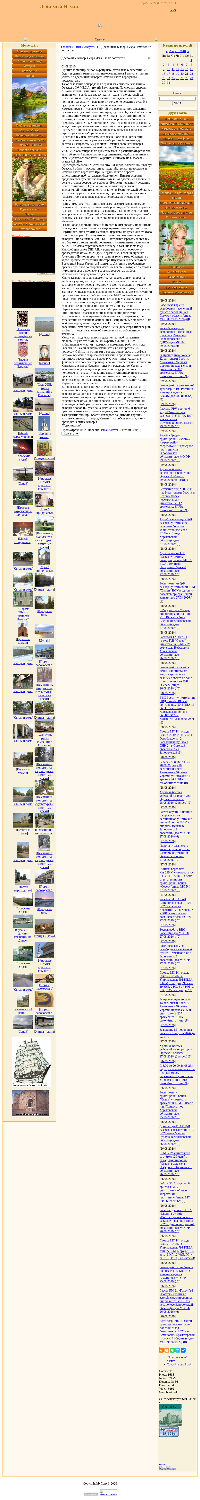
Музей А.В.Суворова (22, 435)
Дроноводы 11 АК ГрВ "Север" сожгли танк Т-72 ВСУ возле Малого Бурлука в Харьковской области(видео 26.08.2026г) (177, 1135)
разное (44, 363)
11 (173, 69)
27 (182, 78)
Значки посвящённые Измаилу (23, 363)
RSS (173, 10)
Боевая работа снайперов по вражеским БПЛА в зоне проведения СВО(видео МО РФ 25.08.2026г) (176, 1274)
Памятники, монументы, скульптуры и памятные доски (44, 540)
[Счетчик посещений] (169, 1436)
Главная (100, 39)
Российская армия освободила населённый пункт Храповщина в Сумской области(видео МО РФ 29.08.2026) (176, 312)
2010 (78, 46)
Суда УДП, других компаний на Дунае (22, 935)
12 (177, 69)
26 (177, 78)
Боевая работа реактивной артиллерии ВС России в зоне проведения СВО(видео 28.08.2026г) (177, 391)
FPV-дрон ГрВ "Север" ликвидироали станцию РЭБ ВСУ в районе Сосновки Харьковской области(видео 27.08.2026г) (175, 619)
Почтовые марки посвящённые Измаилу (23, 334)
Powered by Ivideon (46, 274)
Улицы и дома (22, 390)
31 (168, 82)
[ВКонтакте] (183, 1350)
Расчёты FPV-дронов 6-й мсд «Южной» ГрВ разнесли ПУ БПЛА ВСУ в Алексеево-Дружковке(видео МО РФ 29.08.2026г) (177, 417)
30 (163, 82)
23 (163, 78)
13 (182, 69)
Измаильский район (23, 1011)
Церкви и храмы (44, 435)
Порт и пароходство (44, 663)
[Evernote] (172, 1350)
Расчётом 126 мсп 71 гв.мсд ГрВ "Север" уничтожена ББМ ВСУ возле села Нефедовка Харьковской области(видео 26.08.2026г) (175, 647)
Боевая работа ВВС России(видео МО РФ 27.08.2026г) (174, 933)
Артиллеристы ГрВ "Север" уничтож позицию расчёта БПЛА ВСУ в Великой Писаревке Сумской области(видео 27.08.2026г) (176, 563)
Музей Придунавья (44, 511)
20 (182, 73)
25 (173, 78)
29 (191, 78)
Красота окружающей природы (23, 511)
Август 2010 (177, 51)
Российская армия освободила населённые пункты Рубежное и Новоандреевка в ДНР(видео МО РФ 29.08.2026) (176, 337)
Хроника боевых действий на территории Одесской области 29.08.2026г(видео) (176, 474)
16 (163, 73)
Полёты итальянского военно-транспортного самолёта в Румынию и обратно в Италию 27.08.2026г (175, 852)
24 (168, 78)
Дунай (44, 334)
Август (89, 46)
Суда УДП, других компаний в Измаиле (44, 390)
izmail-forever (109, 430)
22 (191, 73)
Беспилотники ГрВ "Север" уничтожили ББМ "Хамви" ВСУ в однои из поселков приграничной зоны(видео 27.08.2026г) (177, 590)
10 (168, 69)
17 (168, 73)
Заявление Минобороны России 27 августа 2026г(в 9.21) (177, 1033)
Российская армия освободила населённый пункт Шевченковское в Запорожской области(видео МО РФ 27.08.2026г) (176, 954)
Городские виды (23, 457)
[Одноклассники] (161, 1350)
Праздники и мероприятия (44, 831)
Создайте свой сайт (180, 1364)
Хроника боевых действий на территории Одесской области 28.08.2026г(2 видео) (176, 797)
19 (177, 73)
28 (186, 78)
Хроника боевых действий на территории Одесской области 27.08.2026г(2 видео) (176, 1051)
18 (173, 73)
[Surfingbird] (177, 1350)
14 (186, 69)
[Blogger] (166, 1350)
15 (191, 69)
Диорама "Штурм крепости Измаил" (44, 483)
